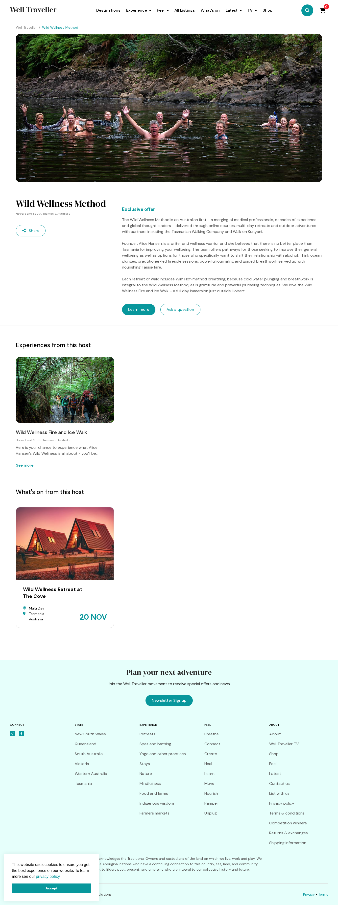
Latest (232, 10)
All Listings (184, 10)
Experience (136, 10)
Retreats (147, 734)
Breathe (211, 734)
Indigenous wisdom (157, 803)
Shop (267, 10)
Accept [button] (51, 888)
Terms (323, 894)
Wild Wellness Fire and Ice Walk (51, 432)
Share (33, 230)
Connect (212, 744)
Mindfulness (150, 783)
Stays (145, 763)
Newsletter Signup (169, 700)
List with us (279, 793)
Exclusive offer (138, 209)
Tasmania (83, 783)
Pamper (211, 803)
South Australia (89, 753)
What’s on (210, 10)
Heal (208, 763)
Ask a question (180, 309)
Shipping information (287, 842)
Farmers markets (154, 813)
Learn (209, 773)
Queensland (85, 744)
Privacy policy (281, 803)
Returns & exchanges (288, 833)
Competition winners (288, 823)
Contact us (279, 783)
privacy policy (48, 876)
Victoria (82, 763)
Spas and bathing (155, 744)
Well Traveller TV (284, 744)
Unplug (210, 813)
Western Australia (91, 773)
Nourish (211, 793)
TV (250, 10)
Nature (146, 773)
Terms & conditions (287, 813)
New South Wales (90, 734)
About (275, 734)
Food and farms (154, 793)
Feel (161, 10)
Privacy (309, 894)
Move (209, 783)
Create (210, 753)
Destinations (108, 10)
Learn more (138, 309)
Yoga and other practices (163, 753)
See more (24, 465)
